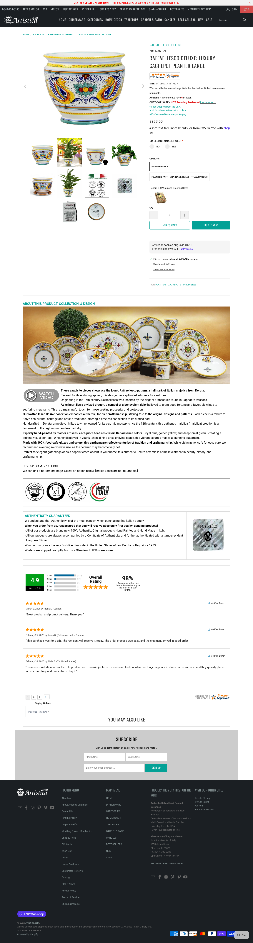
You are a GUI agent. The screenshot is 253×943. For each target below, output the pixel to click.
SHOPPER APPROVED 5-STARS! (167, 863)
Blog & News (68, 884)
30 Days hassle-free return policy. (167, 110)
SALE (109, 857)
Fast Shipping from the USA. (165, 106)
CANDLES (111, 837)
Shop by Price (69, 837)
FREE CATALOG (31, 9)
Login (234, 9)
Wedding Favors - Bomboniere (77, 831)
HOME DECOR (113, 817)
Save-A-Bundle (158, 9)
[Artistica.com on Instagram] (33, 808)
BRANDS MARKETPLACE (132, 9)
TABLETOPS (112, 824)
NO (158, 146)
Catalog (66, 877)
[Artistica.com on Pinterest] (39, 808)
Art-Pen (199, 805)
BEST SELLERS (114, 844)
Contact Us (67, 811)
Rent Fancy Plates (204, 809)
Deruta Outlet (202, 802)
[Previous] (26, 86)
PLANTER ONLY (160, 166)
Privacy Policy (69, 890)
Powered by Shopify (27, 934)
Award (65, 857)
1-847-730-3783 (10, 9)
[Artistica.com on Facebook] (26, 808)
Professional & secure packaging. (168, 114)
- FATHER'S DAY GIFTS (200, 9)
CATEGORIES (113, 811)
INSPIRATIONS (70, 9)
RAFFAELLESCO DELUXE (165, 45)
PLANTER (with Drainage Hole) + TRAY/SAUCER (179, 177)
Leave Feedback (70, 864)
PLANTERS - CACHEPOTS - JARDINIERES (175, 284)
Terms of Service (70, 897)
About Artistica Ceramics (75, 804)
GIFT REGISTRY (108, 9)
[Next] (143, 86)
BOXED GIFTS (177, 9)
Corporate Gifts (70, 824)
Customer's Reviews (72, 870)
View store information (163, 269)
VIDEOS (55, 9)
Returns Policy (69, 817)
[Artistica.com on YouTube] (52, 808)
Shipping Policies (71, 904)
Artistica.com (32, 922)
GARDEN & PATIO (115, 831)
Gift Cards (67, 844)
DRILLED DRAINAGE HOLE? (166, 140)
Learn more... (208, 102)
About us (66, 798)
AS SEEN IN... (89, 9)
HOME (109, 798)
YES (174, 146)
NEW (108, 851)
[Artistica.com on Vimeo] (46, 808)
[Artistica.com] (21, 20)
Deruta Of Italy (202, 798)
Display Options (43, 703)
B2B (45, 9)
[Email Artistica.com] (20, 808)
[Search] (244, 20)
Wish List (66, 851)
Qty (151, 207)
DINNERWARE (113, 804)
